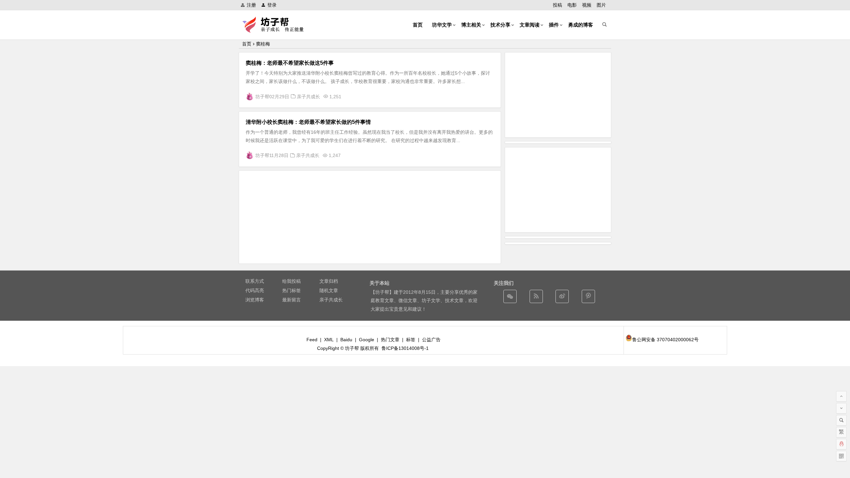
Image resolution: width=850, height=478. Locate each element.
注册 (251, 5)
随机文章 (328, 290)
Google (366, 339)
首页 (418, 25)
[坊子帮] (276, 30)
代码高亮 (254, 290)
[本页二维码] (841, 456)
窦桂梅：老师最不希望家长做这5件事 (290, 63)
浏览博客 (254, 299)
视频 (586, 5)
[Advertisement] (370, 217)
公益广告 (431, 339)
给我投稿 (291, 281)
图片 (601, 5)
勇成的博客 (580, 25)
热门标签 (291, 290)
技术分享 (500, 25)
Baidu (346, 339)
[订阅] (536, 296)
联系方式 (254, 281)
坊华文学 (442, 25)
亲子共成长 (308, 96)
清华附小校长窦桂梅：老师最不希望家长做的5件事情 (308, 122)
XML (329, 339)
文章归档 (328, 281)
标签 (410, 339)
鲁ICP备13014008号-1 (405, 348)
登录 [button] (272, 5)
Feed (311, 339)
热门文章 (390, 339)
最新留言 (291, 299)
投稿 (557, 5)
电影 (572, 5)
